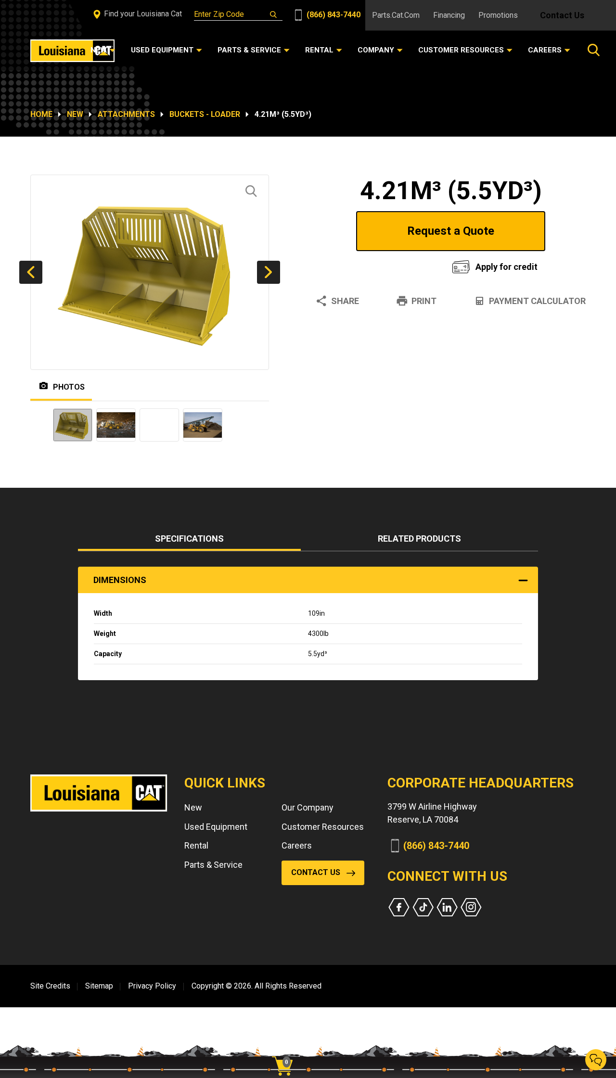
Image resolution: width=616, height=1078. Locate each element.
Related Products (419, 538)
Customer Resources (323, 827)
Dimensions (119, 580)
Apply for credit (506, 267)
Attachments (126, 114)
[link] (286, 1049)
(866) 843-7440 (332, 14)
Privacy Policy (152, 985)
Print (423, 301)
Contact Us (562, 15)
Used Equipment (215, 827)
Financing (449, 15)
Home (41, 114)
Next (268, 272)
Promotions (498, 15)
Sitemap (99, 985)
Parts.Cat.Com (396, 15)
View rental (372, 264)
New (75, 114)
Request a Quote (450, 231)
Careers (297, 845)
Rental (196, 845)
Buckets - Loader (204, 114)
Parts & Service (213, 865)
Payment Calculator (537, 301)
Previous (30, 272)
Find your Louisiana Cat (142, 13)
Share (345, 301)
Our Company (308, 807)
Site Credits (50, 985)
